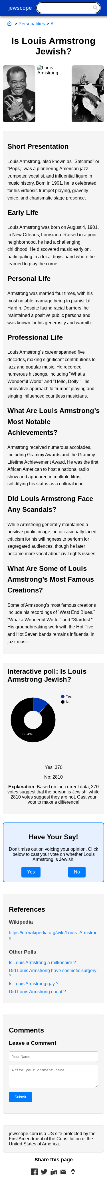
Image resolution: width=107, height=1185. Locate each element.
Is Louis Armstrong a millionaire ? (42, 962)
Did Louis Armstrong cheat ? (37, 991)
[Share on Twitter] (44, 1172)
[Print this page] (73, 1172)
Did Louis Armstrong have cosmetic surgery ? (52, 973)
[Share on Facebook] (34, 1172)
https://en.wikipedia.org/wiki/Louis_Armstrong (53, 935)
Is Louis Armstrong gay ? (33, 983)
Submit (20, 1097)
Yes (31, 872)
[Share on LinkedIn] (53, 1172)
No (77, 872)
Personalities (32, 23)
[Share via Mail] (63, 1172)
